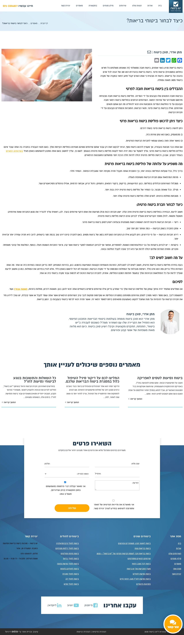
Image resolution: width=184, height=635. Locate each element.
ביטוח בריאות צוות (143, 548)
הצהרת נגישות (83, 631)
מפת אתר (177, 568)
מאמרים (79, 5)
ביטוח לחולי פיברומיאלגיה (67, 543)
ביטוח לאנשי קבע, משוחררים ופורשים (134, 543)
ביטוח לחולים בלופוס (69, 568)
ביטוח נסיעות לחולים (142, 574)
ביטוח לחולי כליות (71, 558)
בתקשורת (93, 5)
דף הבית (44, 23)
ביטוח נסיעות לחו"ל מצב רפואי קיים (135, 579)
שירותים (122, 5)
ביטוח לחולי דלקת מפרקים (67, 548)
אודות (150, 5)
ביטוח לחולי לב (72, 579)
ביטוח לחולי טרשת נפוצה (68, 563)
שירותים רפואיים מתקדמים (139, 558)
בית (160, 5)
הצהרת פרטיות (99, 631)
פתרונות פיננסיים (143, 584)
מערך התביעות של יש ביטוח (139, 568)
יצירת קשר (65, 5)
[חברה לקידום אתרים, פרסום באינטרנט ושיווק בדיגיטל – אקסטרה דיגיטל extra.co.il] (15, 631)
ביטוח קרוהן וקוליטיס (70, 553)
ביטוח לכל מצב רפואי (141, 563)
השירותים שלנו (174, 553)
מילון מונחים (108, 5)
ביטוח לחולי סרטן (71, 584)
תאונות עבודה (20, 289)
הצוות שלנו (137, 5)
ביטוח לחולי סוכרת (71, 574)
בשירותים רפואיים (14, 151)
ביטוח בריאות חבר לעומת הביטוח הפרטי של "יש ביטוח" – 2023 (124, 553)
